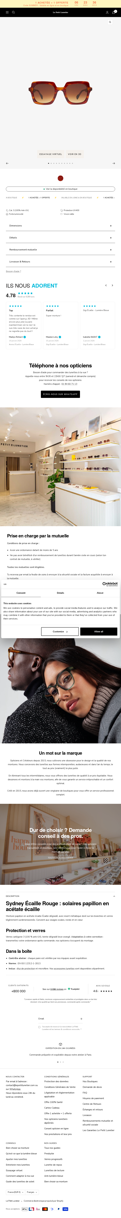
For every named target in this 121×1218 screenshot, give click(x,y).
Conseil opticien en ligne (56, 1128)
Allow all (98, 631)
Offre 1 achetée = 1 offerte (58, 1113)
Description (12, 896)
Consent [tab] (21, 592)
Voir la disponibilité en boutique (61, 188)
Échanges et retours (93, 1109)
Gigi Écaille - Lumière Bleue (20, 344)
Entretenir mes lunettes (18, 1164)
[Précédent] (7, 163)
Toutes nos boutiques (60, 858)
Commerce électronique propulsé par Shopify (43, 1201)
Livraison (87, 1115)
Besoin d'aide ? (13, 271)
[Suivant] (114, 163)
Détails (13, 237)
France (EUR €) (14, 1192)
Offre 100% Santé (53, 1102)
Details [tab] (60, 592)
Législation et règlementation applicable (59, 1094)
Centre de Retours (92, 1103)
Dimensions (15, 225)
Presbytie (49, 1153)
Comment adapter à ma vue (20, 1175)
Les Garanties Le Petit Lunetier (98, 1130)
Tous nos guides (52, 1147)
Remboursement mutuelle (23, 249)
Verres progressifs (53, 1159)
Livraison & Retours (19, 261)
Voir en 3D (74, 154)
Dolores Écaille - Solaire (93, 344)
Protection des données (56, 1081)
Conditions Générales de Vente (60, 1087)
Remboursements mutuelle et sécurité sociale (98, 1122)
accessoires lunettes (64, 968)
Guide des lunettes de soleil (20, 1181)
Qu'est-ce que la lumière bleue (21, 1153)
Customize (58, 631)
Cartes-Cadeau (51, 1107)
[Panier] (113, 12)
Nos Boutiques (90, 1081)
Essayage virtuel (14, 1170)
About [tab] (100, 592)
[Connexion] (107, 12)
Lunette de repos (53, 1164)
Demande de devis (92, 1087)
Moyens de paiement (93, 1098)
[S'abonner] (80, 1018)
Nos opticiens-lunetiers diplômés (55, 1121)
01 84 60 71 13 (69, 384)
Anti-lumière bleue (53, 1175)
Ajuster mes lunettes (16, 1159)
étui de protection (26, 968)
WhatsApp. (15, 1089)
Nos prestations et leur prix (58, 1134)
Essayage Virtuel (51, 154)
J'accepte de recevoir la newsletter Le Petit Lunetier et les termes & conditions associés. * (61, 1028)
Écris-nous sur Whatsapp (60, 394)
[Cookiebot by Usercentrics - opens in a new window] (105, 584)
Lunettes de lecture (54, 1170)
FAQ (85, 1092)
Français (30, 1192)
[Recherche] (13, 12)
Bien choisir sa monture (17, 1147)
